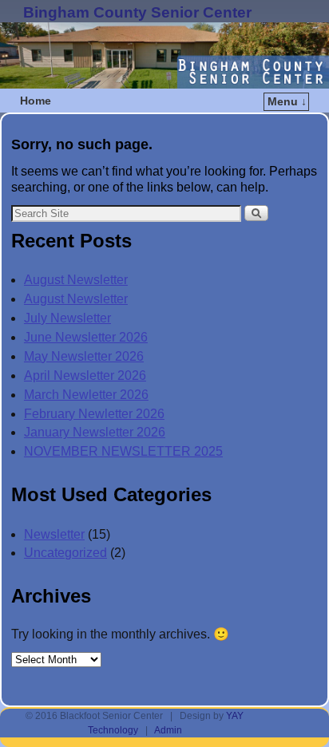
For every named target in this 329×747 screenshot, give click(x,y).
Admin (168, 730)
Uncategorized (65, 552)
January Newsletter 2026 (94, 432)
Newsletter (54, 534)
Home (35, 100)
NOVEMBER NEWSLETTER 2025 (123, 451)
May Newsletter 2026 (84, 356)
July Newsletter (67, 318)
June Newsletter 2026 (86, 337)
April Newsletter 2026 (85, 375)
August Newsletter (76, 280)
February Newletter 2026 (94, 414)
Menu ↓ (287, 101)
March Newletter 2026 (86, 394)
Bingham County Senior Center (137, 12)
